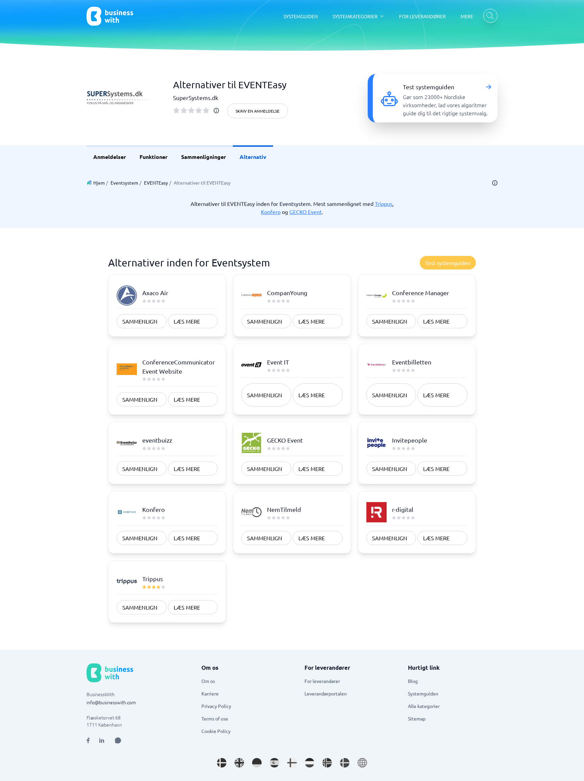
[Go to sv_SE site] (344, 762)
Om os (208, 681)
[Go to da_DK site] (221, 762)
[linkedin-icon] (102, 740)
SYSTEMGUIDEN (301, 16)
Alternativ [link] (253, 156)
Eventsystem (124, 183)
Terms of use (214, 718)
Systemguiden (423, 693)
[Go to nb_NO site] (327, 762)
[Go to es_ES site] (274, 762)
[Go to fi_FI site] (292, 762)
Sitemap (416, 718)
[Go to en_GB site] (239, 762)
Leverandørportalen (326, 693)
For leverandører (322, 681)
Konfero (271, 211)
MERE (467, 16)
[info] (216, 110)
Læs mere (187, 321)
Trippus (383, 203)
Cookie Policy (215, 731)
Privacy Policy (216, 706)
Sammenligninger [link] (203, 156)
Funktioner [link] (154, 156)
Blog (413, 681)
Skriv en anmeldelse (257, 111)
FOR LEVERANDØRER (422, 16)
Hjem (99, 183)
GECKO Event (305, 211)
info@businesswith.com (111, 702)
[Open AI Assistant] (118, 740)
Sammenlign (139, 321)
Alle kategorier (424, 706)
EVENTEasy (156, 183)
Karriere (210, 693)
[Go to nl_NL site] (309, 762)
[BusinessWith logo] (110, 16)
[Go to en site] (362, 762)
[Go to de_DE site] (257, 762)
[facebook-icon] (88, 740)
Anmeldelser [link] (109, 156)
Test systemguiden (447, 262)
